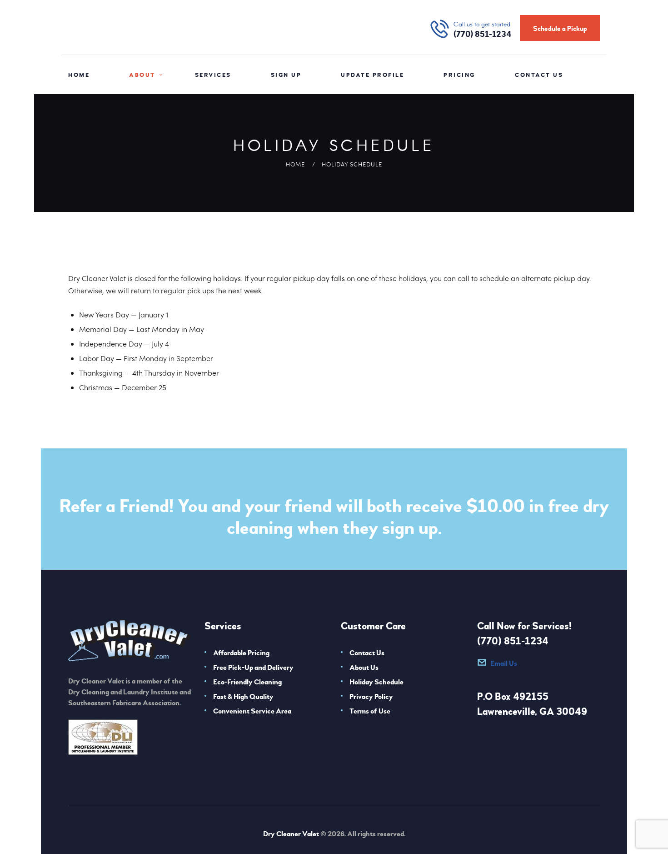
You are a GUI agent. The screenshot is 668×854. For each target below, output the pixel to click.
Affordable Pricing (241, 653)
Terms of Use (369, 711)
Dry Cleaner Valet (291, 834)
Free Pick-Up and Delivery (253, 667)
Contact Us (366, 653)
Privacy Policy (371, 696)
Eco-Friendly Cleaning (247, 682)
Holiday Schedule (376, 682)
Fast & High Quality (243, 696)
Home (295, 164)
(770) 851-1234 (512, 641)
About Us (364, 667)
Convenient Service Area (252, 711)
